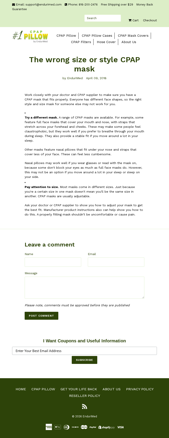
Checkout (150, 20)
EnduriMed (90, 416)
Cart (135, 20)
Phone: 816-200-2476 (83, 4)
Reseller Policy (84, 396)
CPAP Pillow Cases (97, 36)
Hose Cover (106, 42)
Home (21, 389)
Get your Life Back (79, 389)
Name (29, 254)
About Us (128, 42)
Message (31, 273)
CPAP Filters (81, 42)
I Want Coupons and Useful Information (84, 340)
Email (92, 254)
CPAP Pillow (66, 36)
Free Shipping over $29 (117, 4)
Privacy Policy (140, 389)
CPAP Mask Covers (133, 36)
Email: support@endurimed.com (38, 4)
